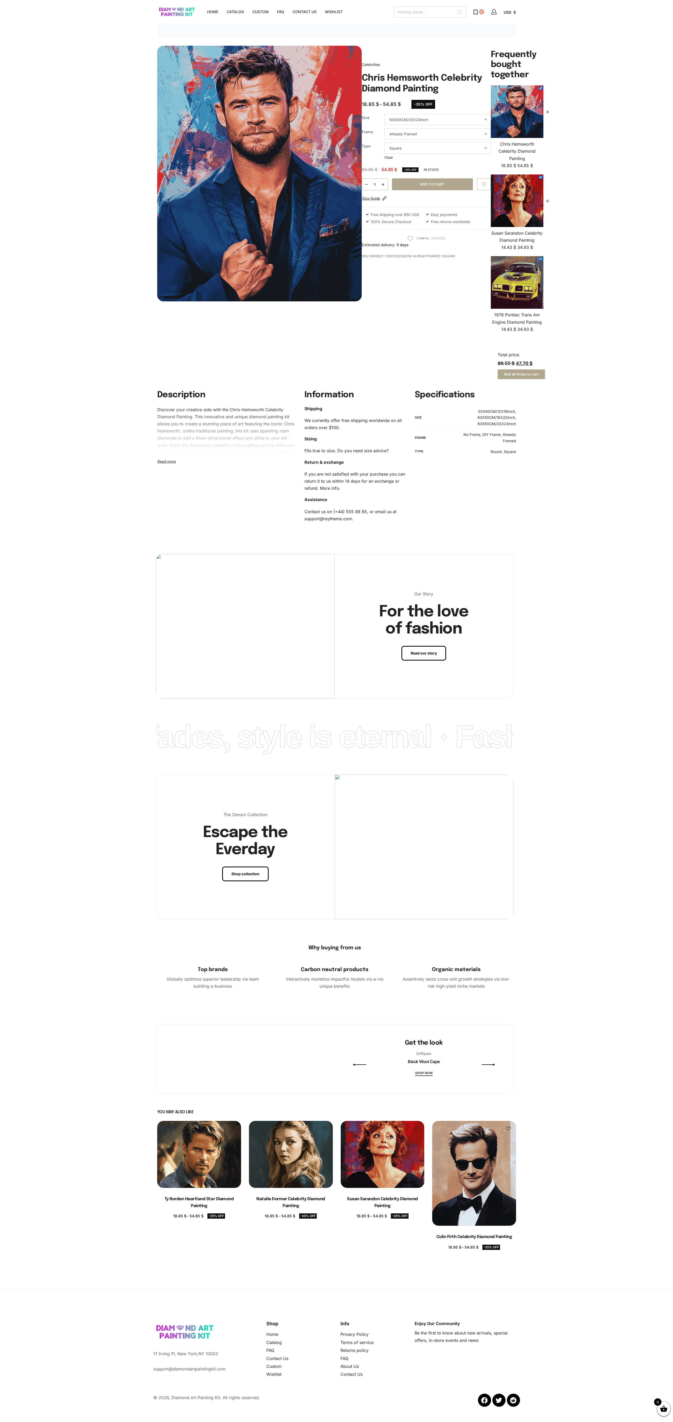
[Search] (459, 12)
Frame (367, 132)
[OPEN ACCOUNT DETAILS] (494, 12)
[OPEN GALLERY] (259, 173)
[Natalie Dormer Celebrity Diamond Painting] (291, 1154)
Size (365, 117)
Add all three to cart (521, 374)
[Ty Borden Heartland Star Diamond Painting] (199, 1154)
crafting (251, 445)
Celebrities (371, 64)
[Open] (246, 1092)
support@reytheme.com (328, 518)
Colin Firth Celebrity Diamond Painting (474, 1237)
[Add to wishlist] (484, 184)
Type (366, 146)
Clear (388, 157)
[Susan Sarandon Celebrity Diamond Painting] (382, 1154)
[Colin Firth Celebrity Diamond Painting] (474, 1173)
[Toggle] (166, 461)
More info (329, 488)
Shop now (424, 1073)
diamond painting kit (269, 416)
